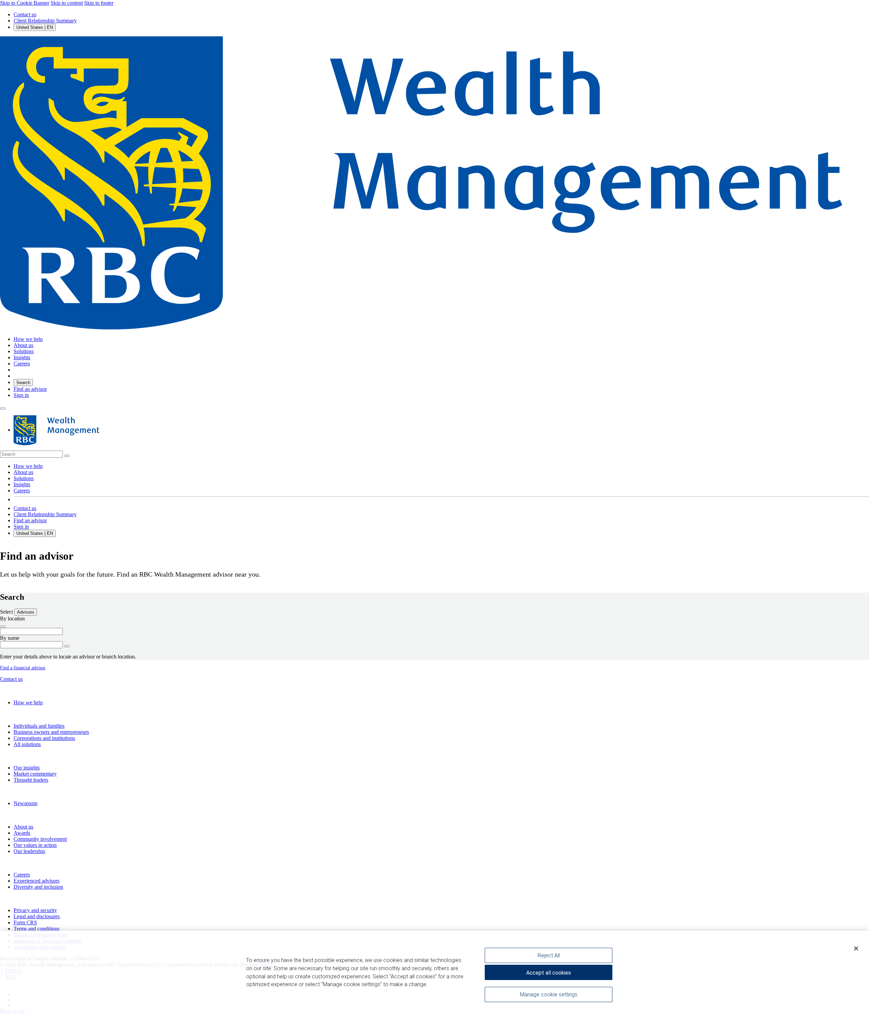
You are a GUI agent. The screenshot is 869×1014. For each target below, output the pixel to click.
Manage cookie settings (548, 994)
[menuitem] (434, 454)
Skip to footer (98, 3)
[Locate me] (2, 627)
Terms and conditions (36, 928)
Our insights (27, 768)
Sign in (21, 395)
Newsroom (25, 803)
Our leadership (29, 851)
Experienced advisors (36, 881)
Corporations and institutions (44, 738)
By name (9, 638)
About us (23, 472)
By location (12, 618)
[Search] (67, 456)
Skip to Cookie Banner (24, 3)
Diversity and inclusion (38, 887)
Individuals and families (39, 726)
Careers (22, 490)
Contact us (25, 14)
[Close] (856, 948)
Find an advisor (30, 389)
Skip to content (67, 3)
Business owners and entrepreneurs (51, 732)
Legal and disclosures (37, 916)
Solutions (24, 478)
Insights (22, 484)
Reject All (549, 955)
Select (7, 612)
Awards (22, 833)
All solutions (27, 744)
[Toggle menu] (2, 409)
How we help (28, 466)
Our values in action (35, 845)
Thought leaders (31, 780)
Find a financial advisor (22, 667)
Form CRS (25, 922)
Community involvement (40, 839)
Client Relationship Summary (45, 20)
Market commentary (35, 774)
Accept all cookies (548, 973)
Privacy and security (35, 910)
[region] (434, 972)
